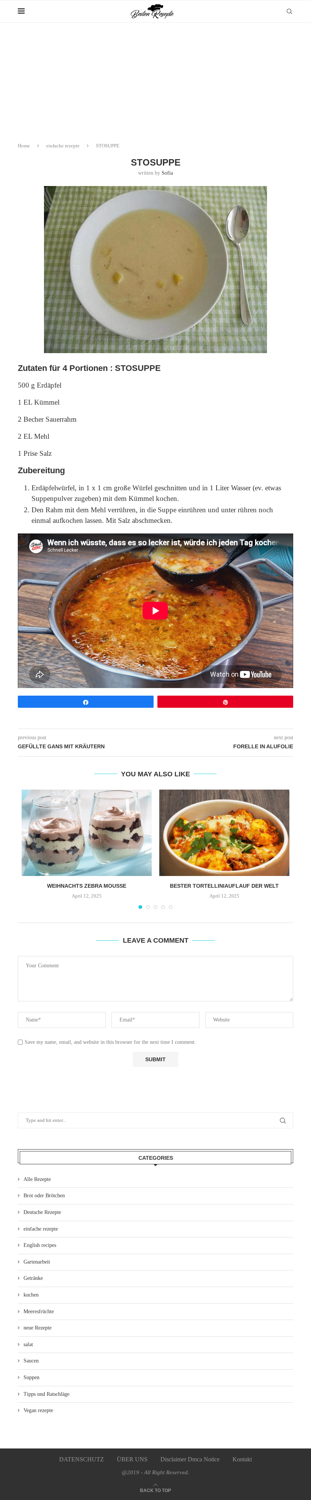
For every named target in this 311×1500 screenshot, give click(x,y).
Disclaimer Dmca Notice (190, 1459)
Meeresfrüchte (39, 1311)
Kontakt (242, 1459)
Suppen (31, 1377)
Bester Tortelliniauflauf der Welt (224, 886)
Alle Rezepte (37, 1179)
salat (28, 1344)
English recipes (40, 1245)
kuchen (31, 1295)
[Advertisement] (155, 80)
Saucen (31, 1361)
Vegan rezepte (38, 1410)
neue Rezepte (38, 1328)
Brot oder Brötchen (44, 1195)
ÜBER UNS (132, 1459)
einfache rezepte (63, 146)
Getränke (33, 1278)
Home (24, 146)
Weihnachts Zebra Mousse (86, 886)
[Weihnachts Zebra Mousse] (87, 833)
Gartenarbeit (37, 1262)
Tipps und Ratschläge (46, 1394)
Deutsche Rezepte (42, 1212)
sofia (167, 173)
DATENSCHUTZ (81, 1459)
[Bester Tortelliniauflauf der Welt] (224, 833)
